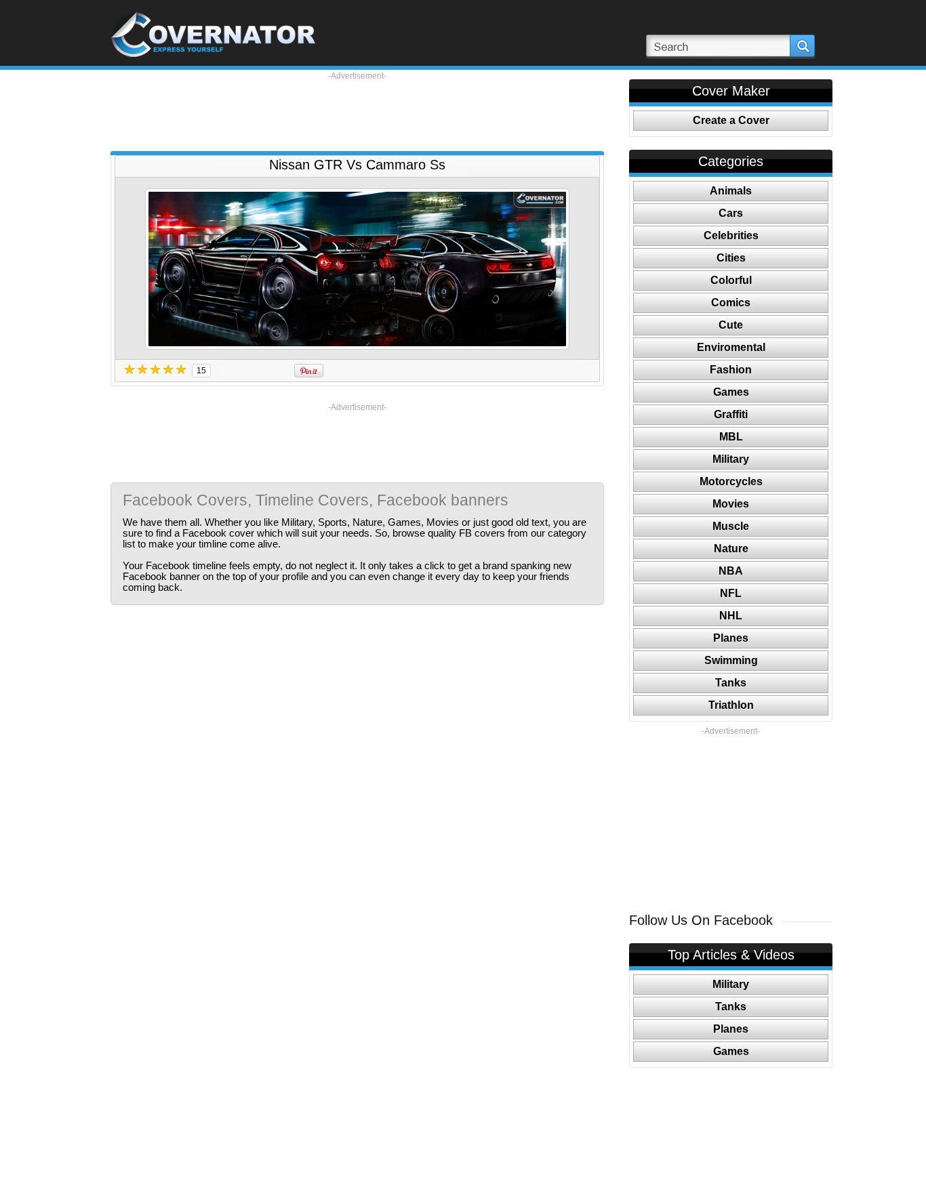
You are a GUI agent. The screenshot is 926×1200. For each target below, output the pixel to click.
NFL (731, 593)
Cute (731, 325)
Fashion (731, 369)
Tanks (730, 682)
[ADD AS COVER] (357, 269)
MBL (731, 436)
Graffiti (731, 414)
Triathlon (731, 705)
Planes (730, 638)
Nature (731, 548)
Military (730, 459)
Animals (731, 190)
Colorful (731, 280)
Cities (731, 258)
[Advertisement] (357, 111)
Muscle (730, 526)
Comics (730, 302)
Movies (730, 504)
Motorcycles (731, 481)
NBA (731, 571)
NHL (730, 615)
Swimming (731, 660)
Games (731, 392)
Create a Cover (731, 120)
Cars (731, 213)
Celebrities (731, 235)
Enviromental (731, 347)
